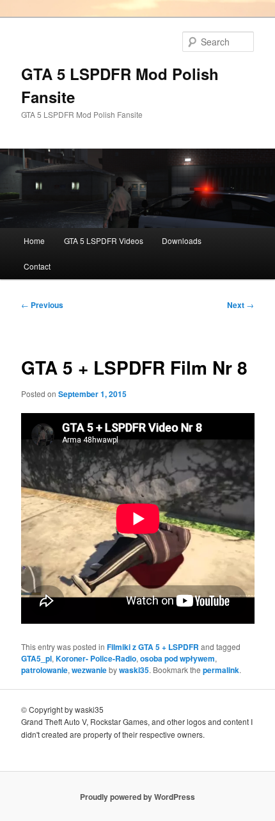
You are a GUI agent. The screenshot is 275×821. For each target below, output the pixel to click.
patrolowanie (44, 670)
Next (240, 305)
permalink (221, 670)
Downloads (181, 240)
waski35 (134, 670)
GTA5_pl (36, 658)
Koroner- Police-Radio (96, 658)
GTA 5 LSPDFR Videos (103, 240)
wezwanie (89, 670)
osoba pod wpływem (177, 658)
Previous (42, 305)
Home (34, 240)
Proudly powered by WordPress (137, 796)
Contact (37, 266)
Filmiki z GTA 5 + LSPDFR (153, 647)
